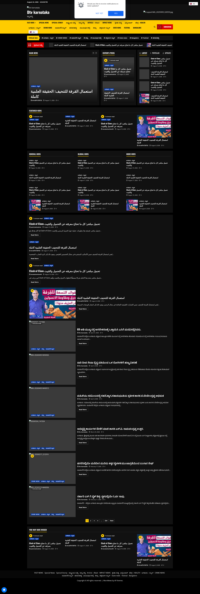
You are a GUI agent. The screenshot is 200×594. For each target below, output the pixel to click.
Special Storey (57, 22)
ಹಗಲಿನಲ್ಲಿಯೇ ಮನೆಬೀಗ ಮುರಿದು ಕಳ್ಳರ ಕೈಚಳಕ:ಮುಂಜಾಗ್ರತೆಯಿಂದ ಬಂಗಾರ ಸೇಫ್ (52, 468)
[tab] (143, 53)
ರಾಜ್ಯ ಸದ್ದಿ (81, 22)
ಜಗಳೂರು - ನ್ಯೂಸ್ (48, 38)
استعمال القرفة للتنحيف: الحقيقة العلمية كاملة (58, 45)
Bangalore (137, 27)
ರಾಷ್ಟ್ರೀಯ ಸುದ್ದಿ (71, 22)
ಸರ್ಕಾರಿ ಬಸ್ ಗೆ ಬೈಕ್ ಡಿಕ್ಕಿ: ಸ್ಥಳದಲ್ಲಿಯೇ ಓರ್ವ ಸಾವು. (52, 501)
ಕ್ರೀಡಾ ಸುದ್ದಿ (118, 22)
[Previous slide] (93, 53)
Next (111, 521)
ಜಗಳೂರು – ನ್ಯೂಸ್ (34, 27)
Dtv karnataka (38, 12)
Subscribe (167, 27)
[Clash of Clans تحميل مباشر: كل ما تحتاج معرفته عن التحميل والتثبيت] (70, 80)
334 (106, 521)
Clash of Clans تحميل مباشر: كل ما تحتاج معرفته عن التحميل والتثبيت (106, 45)
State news (117, 27)
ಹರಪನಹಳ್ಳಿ (73, 27)
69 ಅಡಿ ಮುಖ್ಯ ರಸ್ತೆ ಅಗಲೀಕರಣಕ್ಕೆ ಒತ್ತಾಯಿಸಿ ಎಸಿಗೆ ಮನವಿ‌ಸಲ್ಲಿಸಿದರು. (52, 336)
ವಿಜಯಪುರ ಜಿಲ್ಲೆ (85, 27)
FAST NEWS (30, 22)
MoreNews (107, 580)
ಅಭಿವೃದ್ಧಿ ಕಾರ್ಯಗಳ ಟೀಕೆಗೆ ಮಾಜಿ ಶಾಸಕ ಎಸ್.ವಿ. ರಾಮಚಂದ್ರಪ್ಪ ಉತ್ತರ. (52, 435)
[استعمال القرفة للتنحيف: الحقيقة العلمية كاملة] (154, 126)
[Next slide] (96, 53)
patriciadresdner (111, 74)
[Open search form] (154, 27)
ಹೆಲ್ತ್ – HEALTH (140, 22)
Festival (127, 27)
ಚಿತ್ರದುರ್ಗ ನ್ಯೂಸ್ (104, 27)
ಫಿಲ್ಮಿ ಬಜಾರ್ (128, 22)
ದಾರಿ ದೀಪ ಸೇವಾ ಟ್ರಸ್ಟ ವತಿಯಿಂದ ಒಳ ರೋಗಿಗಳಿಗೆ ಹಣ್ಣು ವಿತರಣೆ (52, 369)
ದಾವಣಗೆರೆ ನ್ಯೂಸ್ (60, 27)
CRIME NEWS (48, 27)
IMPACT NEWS (107, 22)
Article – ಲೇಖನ (93, 22)
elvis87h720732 (110, 98)
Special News (44, 22)
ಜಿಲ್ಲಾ (94, 27)
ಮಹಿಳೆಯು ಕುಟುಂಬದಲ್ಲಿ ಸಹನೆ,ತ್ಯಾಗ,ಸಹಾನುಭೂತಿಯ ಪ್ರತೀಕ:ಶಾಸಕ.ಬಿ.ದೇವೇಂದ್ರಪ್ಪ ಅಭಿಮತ (52, 402)
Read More (35, 235)
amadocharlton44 (44, 100)
